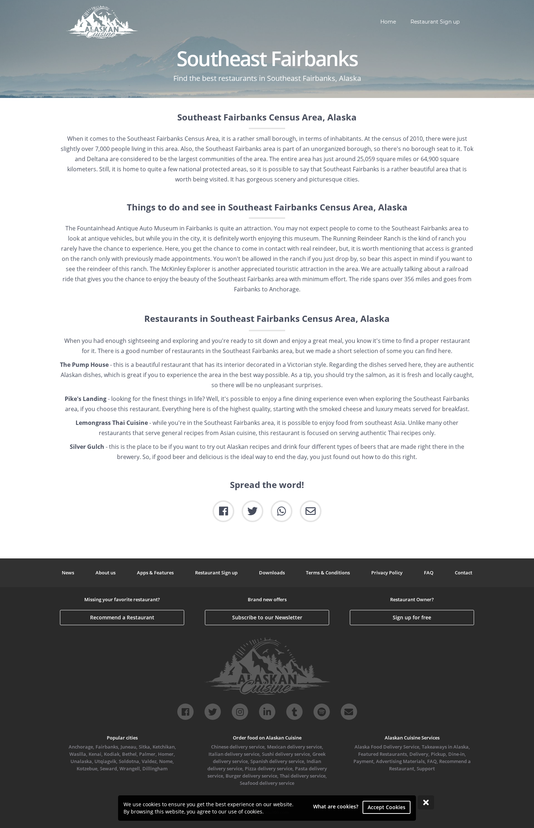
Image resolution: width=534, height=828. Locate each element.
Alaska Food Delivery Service (387, 746)
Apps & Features (155, 572)
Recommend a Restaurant (122, 617)
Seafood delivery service (267, 783)
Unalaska (81, 761)
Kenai (95, 754)
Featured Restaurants (382, 754)
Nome (166, 761)
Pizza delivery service (268, 768)
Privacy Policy (386, 572)
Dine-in (456, 754)
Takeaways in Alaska (445, 746)
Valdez (149, 761)
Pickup (438, 754)
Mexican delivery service (294, 746)
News (68, 572)
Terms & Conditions (328, 572)
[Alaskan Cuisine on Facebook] (185, 712)
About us (106, 572)
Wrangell (130, 768)
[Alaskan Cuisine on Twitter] (213, 712)
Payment (363, 761)
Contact (463, 572)
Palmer (147, 754)
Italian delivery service (234, 754)
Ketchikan (164, 746)
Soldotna (129, 761)
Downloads (272, 572)
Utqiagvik (105, 761)
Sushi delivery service (286, 754)
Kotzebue (87, 768)
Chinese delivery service (237, 746)
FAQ (428, 572)
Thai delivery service (302, 775)
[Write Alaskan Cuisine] (349, 712)
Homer (166, 754)
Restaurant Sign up (435, 22)
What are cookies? (335, 806)
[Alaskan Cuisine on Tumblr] (294, 712)
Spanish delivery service (277, 761)
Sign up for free (412, 617)
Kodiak (112, 754)
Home (388, 22)
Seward (108, 768)
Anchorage (81, 746)
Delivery (418, 754)
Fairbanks (107, 746)
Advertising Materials (400, 761)
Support (426, 768)
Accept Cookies (386, 807)
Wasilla (77, 754)
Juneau (128, 746)
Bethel (129, 754)
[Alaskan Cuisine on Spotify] (321, 712)
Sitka (144, 746)
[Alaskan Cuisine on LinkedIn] (267, 712)
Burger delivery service (251, 775)
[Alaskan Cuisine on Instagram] (240, 712)
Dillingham (154, 768)
